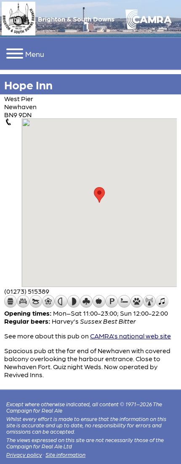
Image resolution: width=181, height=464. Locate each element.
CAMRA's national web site (130, 336)
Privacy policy (24, 454)
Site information (65, 454)
